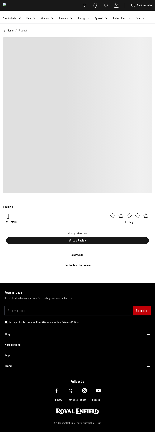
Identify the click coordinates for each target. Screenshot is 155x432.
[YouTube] (98, 390)
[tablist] (77, 255)
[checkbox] (6, 322)
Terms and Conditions (36, 322)
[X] (70, 390)
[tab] (77, 255)
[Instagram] (84, 390)
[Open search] (84, 5)
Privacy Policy (70, 322)
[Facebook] (56, 390)
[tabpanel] (77, 265)
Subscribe (141, 310)
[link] (23, 30)
